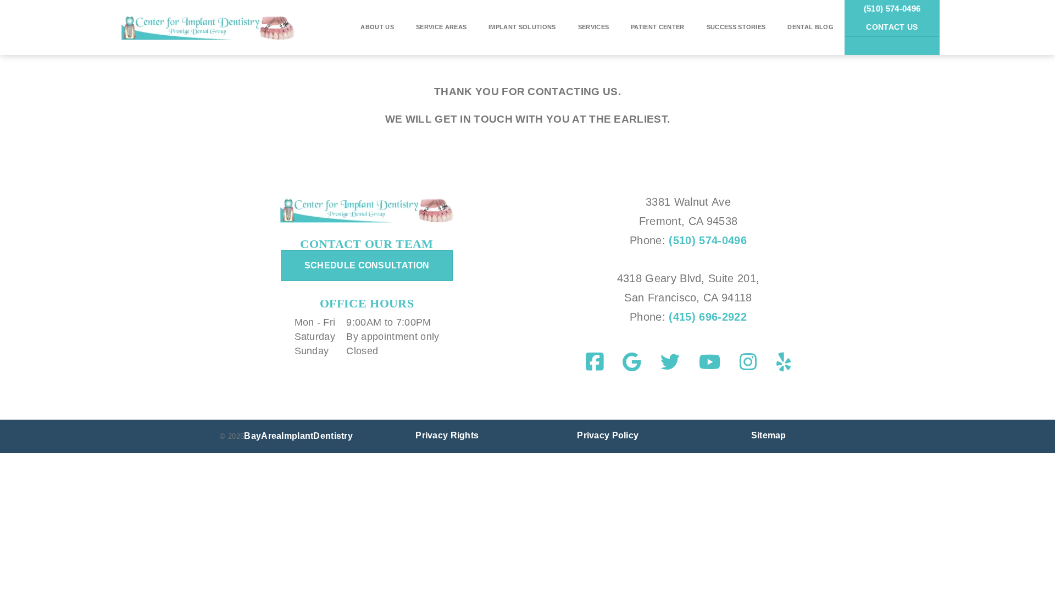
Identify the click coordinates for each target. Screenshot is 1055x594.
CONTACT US (892, 27)
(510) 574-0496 (892, 8)
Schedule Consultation (367, 265)
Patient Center (657, 27)
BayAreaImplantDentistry (298, 436)
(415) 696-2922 (706, 317)
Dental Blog (810, 27)
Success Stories (736, 27)
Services (593, 27)
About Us (377, 27)
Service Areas (441, 27)
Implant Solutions (522, 27)
